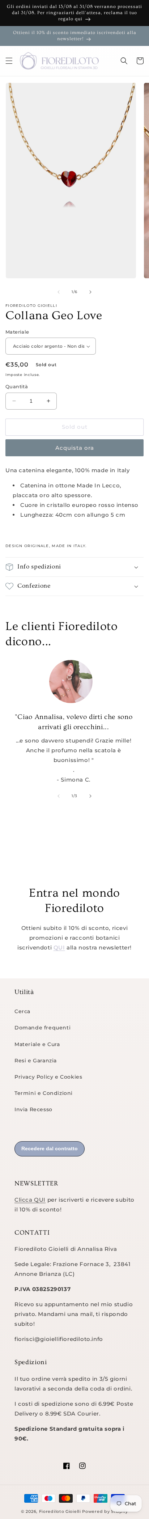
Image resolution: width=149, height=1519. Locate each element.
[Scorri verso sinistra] (59, 292)
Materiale (17, 332)
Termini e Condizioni (43, 1093)
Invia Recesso (33, 1109)
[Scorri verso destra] (90, 292)
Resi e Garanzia (35, 1060)
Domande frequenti (42, 1027)
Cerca (22, 1011)
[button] (9, 61)
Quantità (16, 386)
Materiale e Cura (37, 1044)
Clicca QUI (30, 1199)
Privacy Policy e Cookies (48, 1077)
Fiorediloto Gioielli (60, 1511)
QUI (59, 947)
